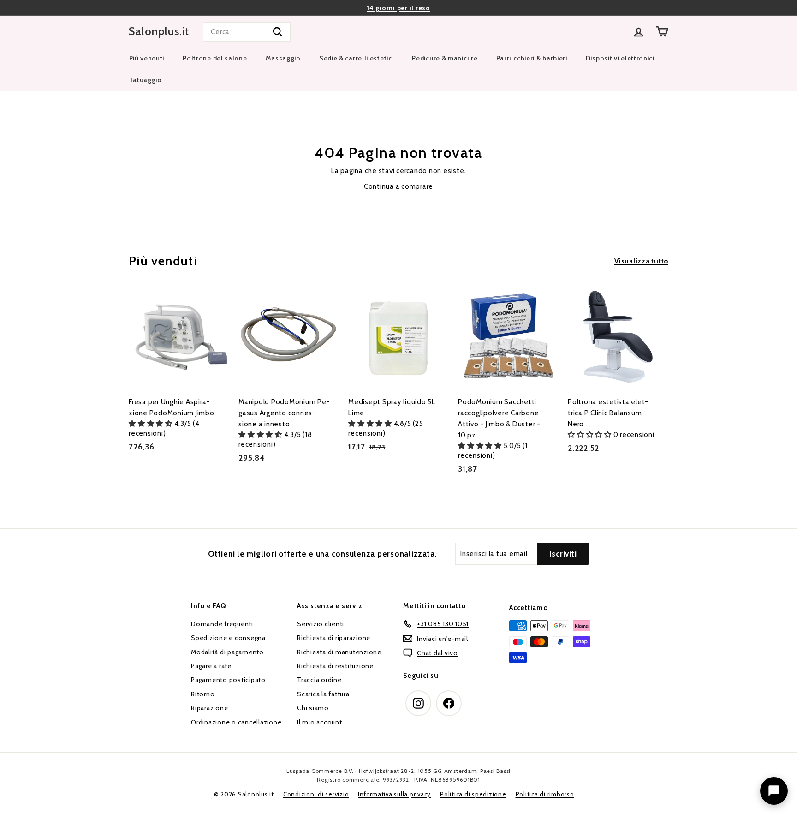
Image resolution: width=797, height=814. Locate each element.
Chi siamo (313, 708)
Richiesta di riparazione (333, 638)
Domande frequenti (222, 624)
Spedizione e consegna (228, 638)
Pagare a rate (211, 666)
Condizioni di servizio (316, 794)
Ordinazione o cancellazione (236, 722)
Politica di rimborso (545, 794)
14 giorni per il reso (398, 8)
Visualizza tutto (641, 261)
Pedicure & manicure (444, 58)
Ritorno (202, 694)
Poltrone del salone (215, 58)
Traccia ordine (319, 680)
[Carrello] (662, 31)
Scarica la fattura (323, 694)
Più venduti (147, 58)
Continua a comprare (398, 186)
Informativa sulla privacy (394, 794)
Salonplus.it (159, 31)
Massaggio (283, 58)
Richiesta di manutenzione (339, 652)
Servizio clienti (320, 624)
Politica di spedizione (473, 794)
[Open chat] (774, 791)
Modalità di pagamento (227, 652)
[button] (151, 423)
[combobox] (247, 32)
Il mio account (319, 722)
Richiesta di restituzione (335, 666)
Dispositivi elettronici (620, 58)
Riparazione (209, 708)
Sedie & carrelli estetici (356, 58)
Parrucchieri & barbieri (531, 58)
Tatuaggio (145, 80)
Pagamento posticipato (228, 680)
